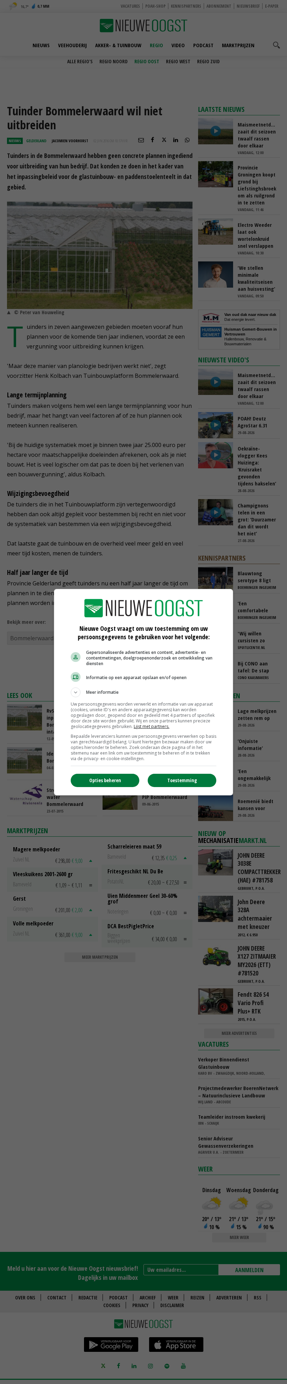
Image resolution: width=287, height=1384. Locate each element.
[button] (143, 692)
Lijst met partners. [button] (151, 726)
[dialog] (143, 692)
